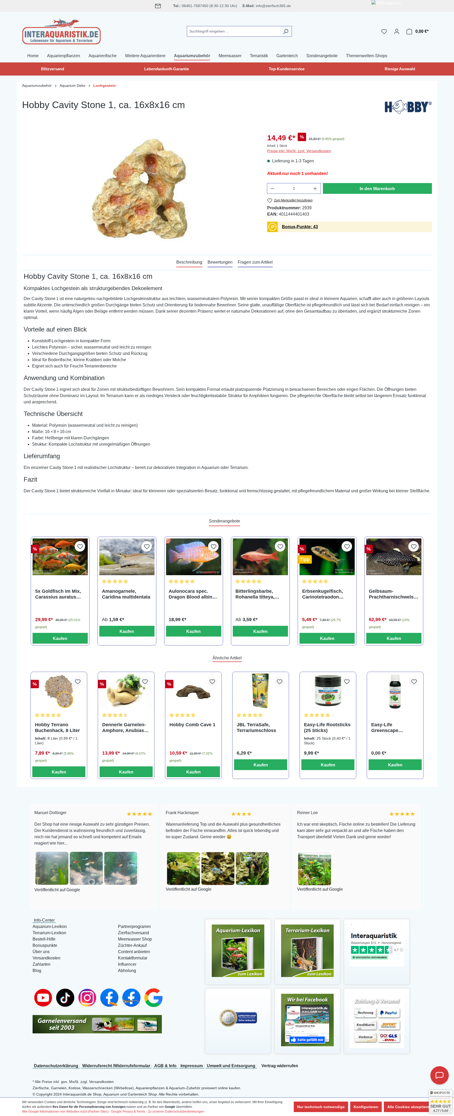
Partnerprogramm (134, 926)
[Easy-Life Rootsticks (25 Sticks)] (327, 691)
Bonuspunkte (45, 945)
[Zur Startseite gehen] (61, 30)
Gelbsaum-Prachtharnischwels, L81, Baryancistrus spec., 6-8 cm (392, 594)
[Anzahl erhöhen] (315, 188)
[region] (139, 188)
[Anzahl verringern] (272, 188)
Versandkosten (46, 958)
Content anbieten (134, 951)
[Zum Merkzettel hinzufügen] (80, 546)
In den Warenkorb (377, 188)
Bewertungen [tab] (220, 262)
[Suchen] (286, 31)
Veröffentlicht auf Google (129, 889)
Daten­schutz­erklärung (56, 1066)
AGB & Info (165, 1066)
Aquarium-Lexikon (50, 926)
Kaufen (60, 638)
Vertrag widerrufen (279, 1066)
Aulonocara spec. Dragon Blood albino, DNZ (192, 594)
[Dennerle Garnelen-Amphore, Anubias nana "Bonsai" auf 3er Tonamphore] (126, 691)
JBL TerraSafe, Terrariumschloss (256, 727)
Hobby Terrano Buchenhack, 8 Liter (57, 727)
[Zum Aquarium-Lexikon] (238, 950)
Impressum (191, 1066)
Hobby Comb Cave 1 (192, 724)
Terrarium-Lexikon (49, 933)
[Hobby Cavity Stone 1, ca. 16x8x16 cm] (139, 188)
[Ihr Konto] (396, 31)
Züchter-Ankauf (132, 945)
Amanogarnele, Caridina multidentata (126, 594)
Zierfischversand (133, 933)
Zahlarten (41, 964)
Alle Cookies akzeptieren (409, 1107)
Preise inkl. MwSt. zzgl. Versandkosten (299, 151)
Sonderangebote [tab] (224, 521)
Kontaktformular (132, 958)
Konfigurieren (366, 1107)
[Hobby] (408, 108)
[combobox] (233, 31)
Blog (37, 970)
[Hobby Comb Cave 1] (193, 691)
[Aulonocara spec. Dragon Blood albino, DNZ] (193, 556)
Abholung (127, 970)
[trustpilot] (376, 945)
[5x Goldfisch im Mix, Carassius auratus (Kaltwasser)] (60, 556)
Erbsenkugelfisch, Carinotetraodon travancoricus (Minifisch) (322, 594)
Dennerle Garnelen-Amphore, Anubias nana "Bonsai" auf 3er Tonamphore (124, 727)
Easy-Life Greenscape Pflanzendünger (389, 727)
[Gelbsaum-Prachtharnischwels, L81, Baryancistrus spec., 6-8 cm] (393, 556)
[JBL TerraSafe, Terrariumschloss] (260, 691)
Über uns (41, 951)
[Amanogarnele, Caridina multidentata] (126, 556)
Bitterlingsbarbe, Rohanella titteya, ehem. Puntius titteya (259, 594)
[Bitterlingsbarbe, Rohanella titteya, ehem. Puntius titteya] (260, 556)
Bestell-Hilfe (44, 939)
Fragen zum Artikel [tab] (255, 262)
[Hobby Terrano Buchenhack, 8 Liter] (58, 691)
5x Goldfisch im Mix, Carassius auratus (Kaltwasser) (58, 594)
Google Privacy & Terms (128, 1111)
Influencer (127, 964)
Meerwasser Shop (135, 939)
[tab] (189, 262)
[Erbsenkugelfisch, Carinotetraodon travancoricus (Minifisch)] (327, 556)
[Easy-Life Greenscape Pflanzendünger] (395, 691)
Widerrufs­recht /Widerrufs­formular (116, 1066)
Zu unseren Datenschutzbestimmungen (176, 1111)
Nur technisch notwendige (321, 1107)
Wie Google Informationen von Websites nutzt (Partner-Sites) (65, 1111)
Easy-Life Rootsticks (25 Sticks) (327, 727)
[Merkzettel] (384, 31)
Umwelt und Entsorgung (231, 1066)
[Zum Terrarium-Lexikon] (307, 950)
